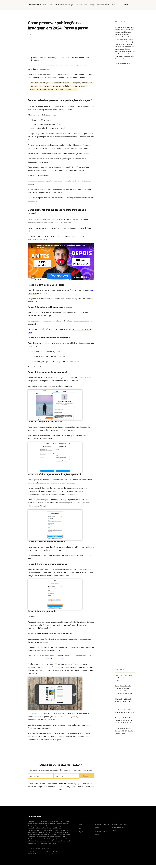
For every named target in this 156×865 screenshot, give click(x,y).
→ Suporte (80, 832)
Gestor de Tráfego (70, 89)
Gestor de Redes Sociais (59, 35)
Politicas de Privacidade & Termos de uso (38, 848)
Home (44, 5)
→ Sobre (79, 828)
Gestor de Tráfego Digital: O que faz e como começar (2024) (124, 677)
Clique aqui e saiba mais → (124, 63)
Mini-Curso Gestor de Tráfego (85, 5)
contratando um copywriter (54, 659)
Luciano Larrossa (41, 35)
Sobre (126, 4)
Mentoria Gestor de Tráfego (64, 5)
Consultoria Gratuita (103, 5)
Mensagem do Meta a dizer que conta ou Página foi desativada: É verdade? (124, 720)
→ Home (79, 824)
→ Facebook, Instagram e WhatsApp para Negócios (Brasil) (119, 827)
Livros (51, 5)
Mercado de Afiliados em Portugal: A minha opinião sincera (124, 701)
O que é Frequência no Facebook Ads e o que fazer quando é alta (125, 731)
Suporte (114, 5)
